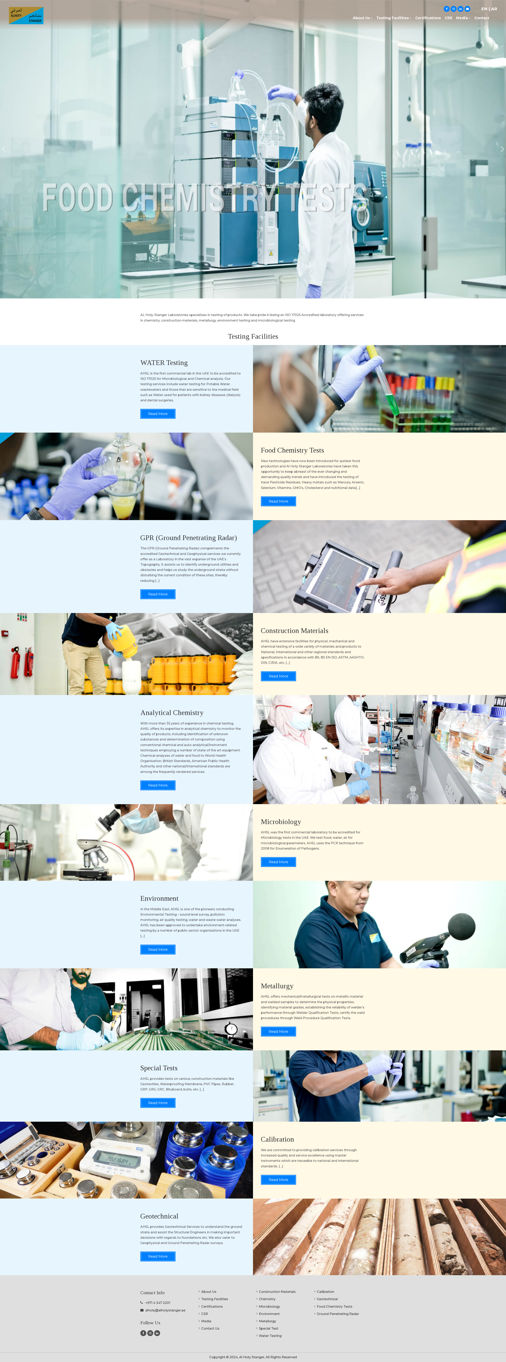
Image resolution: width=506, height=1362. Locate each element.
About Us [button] (361, 18)
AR (494, 9)
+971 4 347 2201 (157, 1303)
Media (206, 1321)
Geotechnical (327, 1299)
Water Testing (270, 1336)
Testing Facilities (214, 1299)
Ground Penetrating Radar (338, 1314)
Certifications (428, 18)
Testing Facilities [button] (392, 18)
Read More (158, 414)
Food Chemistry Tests (334, 1306)
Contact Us (210, 1328)
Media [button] (462, 18)
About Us (208, 1292)
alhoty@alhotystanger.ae (165, 1310)
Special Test (268, 1328)
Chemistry (267, 1299)
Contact (481, 18)
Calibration (325, 1292)
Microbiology (269, 1306)
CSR (448, 18)
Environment (269, 1314)
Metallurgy (267, 1321)
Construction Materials (277, 1292)
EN (485, 9)
